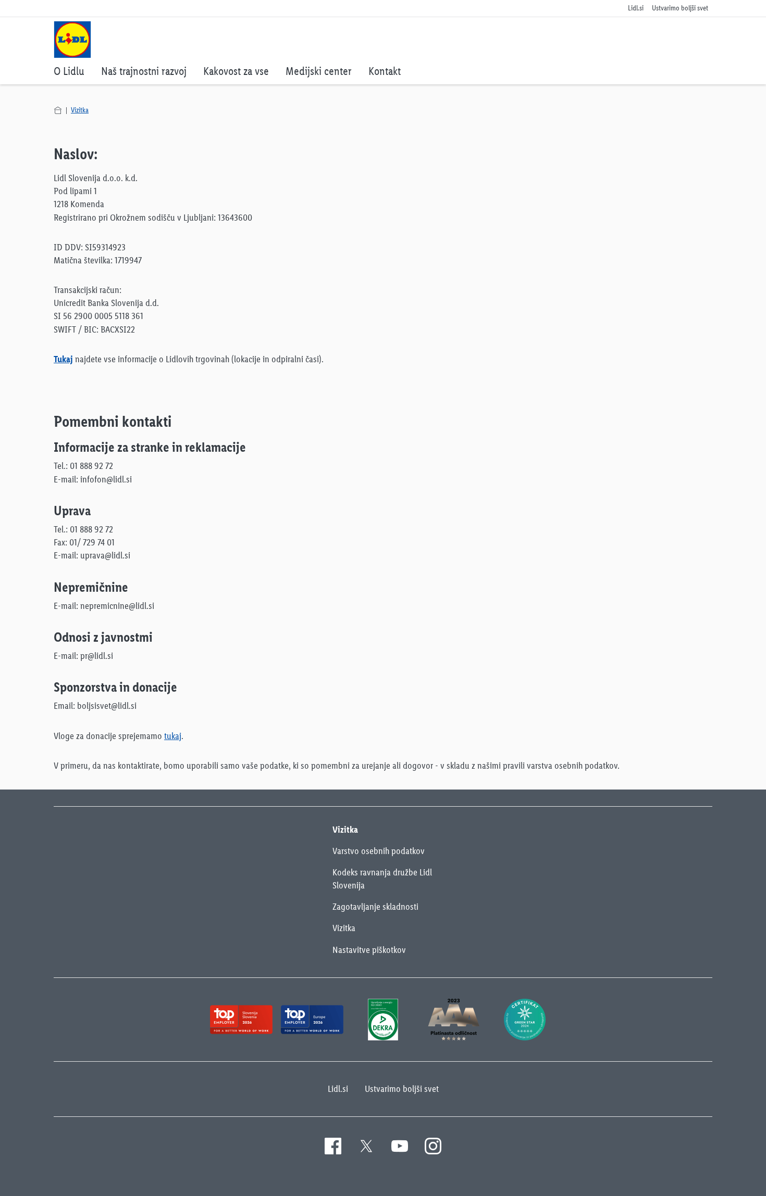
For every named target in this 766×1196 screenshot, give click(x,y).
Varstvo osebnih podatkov (378, 851)
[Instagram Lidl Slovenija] (433, 1146)
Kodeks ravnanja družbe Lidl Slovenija (382, 879)
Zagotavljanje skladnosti (375, 906)
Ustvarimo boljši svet (402, 1089)
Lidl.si (338, 1089)
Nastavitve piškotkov (369, 950)
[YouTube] (399, 1146)
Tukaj (63, 359)
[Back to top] (718, 1181)
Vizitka (80, 110)
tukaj (172, 736)
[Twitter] (366, 1146)
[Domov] (58, 110)
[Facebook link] (332, 1146)
